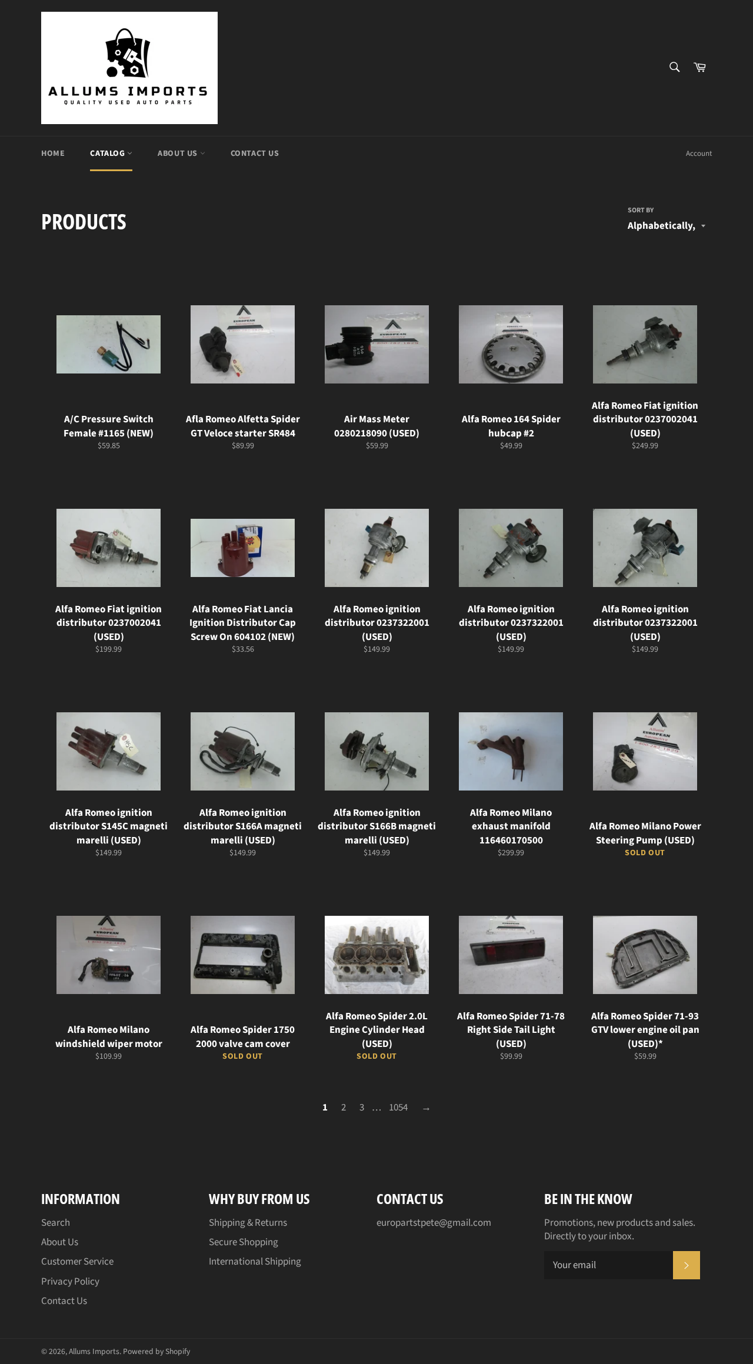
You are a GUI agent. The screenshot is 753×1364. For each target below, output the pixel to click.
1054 (398, 1107)
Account (699, 153)
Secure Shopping (243, 1242)
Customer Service (77, 1262)
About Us (178, 153)
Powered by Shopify (156, 1351)
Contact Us (255, 153)
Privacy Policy (70, 1282)
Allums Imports (94, 1351)
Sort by (641, 210)
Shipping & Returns (248, 1223)
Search (55, 1223)
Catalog (108, 153)
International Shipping (255, 1262)
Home (53, 153)
